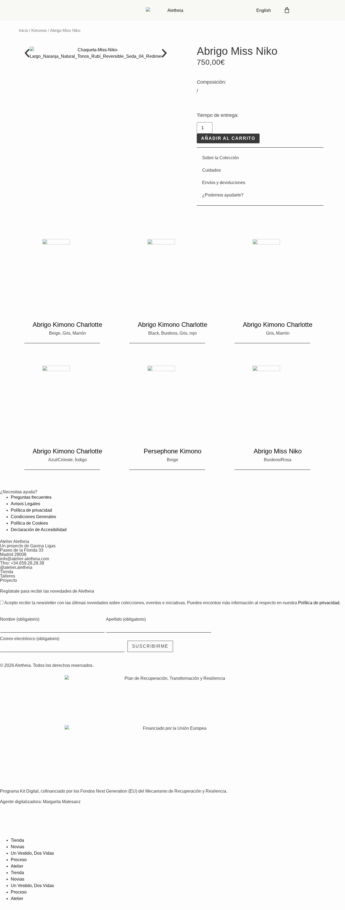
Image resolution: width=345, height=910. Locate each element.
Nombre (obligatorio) (19, 619)
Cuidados (211, 170)
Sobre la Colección (220, 157)
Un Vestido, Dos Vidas (32, 853)
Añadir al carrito (228, 138)
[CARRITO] (287, 9)
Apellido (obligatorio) (126, 619)
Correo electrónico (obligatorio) (29, 639)
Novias (17, 846)
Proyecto (8, 580)
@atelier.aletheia (16, 567)
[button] (27, 53)
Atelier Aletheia (14, 541)
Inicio (23, 30)
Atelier (17, 866)
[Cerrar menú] (6, 828)
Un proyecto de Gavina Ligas (28, 546)
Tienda (6, 571)
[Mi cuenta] (302, 9)
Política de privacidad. (319, 602)
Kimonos (39, 30)
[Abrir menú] (318, 9)
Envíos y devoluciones (223, 182)
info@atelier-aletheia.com (24, 558)
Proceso (19, 859)
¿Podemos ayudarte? (222, 195)
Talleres (7, 576)
